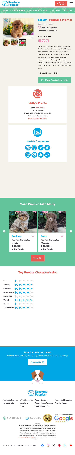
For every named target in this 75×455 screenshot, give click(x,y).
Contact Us (36, 362)
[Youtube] (71, 445)
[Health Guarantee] (37, 132)
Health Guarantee (42, 406)
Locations (24, 403)
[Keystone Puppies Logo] (37, 393)
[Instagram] (48, 445)
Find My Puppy (61, 403)
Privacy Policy (31, 445)
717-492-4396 (14, 418)
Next (66, 10)
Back (58, 10)
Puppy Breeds (18, 10)
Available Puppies (10, 400)
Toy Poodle (34, 10)
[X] (54, 445)
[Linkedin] (65, 445)
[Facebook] (42, 445)
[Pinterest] (59, 445)
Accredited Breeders (63, 400)
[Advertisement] (37, 178)
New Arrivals (8, 403)
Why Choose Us (26, 400)
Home (5, 10)
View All (37, 258)
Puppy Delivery (41, 400)
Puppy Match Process (44, 403)
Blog (22, 406)
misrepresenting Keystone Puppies (26, 437)
